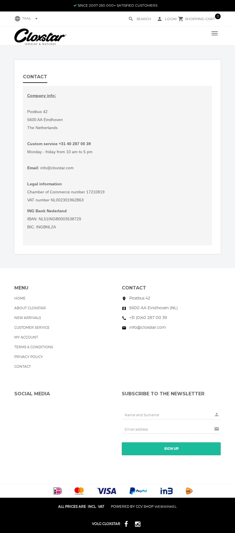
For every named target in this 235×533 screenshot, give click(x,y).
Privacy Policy (28, 357)
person (159, 19)
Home (20, 298)
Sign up (171, 448)
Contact (22, 366)
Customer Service (32, 327)
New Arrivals (27, 318)
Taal (30, 18)
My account (26, 337)
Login (171, 19)
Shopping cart (200, 19)
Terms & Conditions (33, 347)
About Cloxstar (30, 308)
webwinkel (165, 506)
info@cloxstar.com (57, 168)
